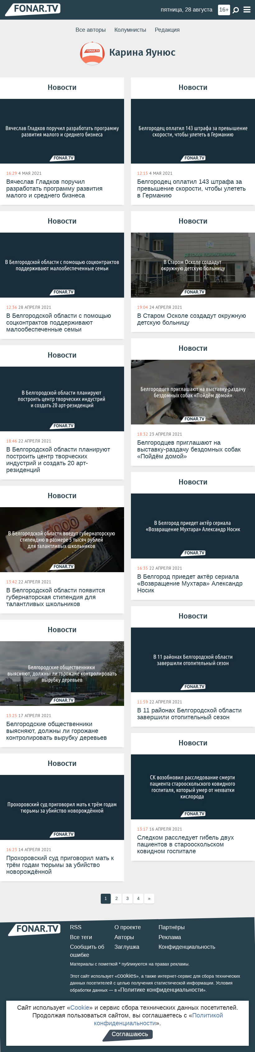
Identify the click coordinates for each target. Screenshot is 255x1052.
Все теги (81, 937)
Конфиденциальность (187, 947)
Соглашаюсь (130, 1034)
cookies (126, 976)
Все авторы (91, 30)
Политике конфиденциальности (161, 990)
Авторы (124, 937)
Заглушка (126, 947)
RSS (75, 927)
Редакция (167, 30)
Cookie (79, 1007)
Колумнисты (130, 30)
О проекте (127, 927)
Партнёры (172, 927)
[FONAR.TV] (33, 9)
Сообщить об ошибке (87, 951)
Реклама (170, 937)
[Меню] (246, 10)
